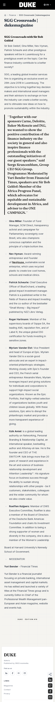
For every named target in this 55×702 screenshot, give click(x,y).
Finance (12, 15)
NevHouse (18, 262)
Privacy (7, 693)
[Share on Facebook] (50, 691)
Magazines (8, 686)
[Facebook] (12, 673)
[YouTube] (18, 673)
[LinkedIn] (6, 673)
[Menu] (4, 4)
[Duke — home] (27, 5)
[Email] (24, 673)
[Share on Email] (50, 697)
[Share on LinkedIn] (50, 680)
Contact (7, 690)
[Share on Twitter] (50, 685)
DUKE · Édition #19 (27, 619)
